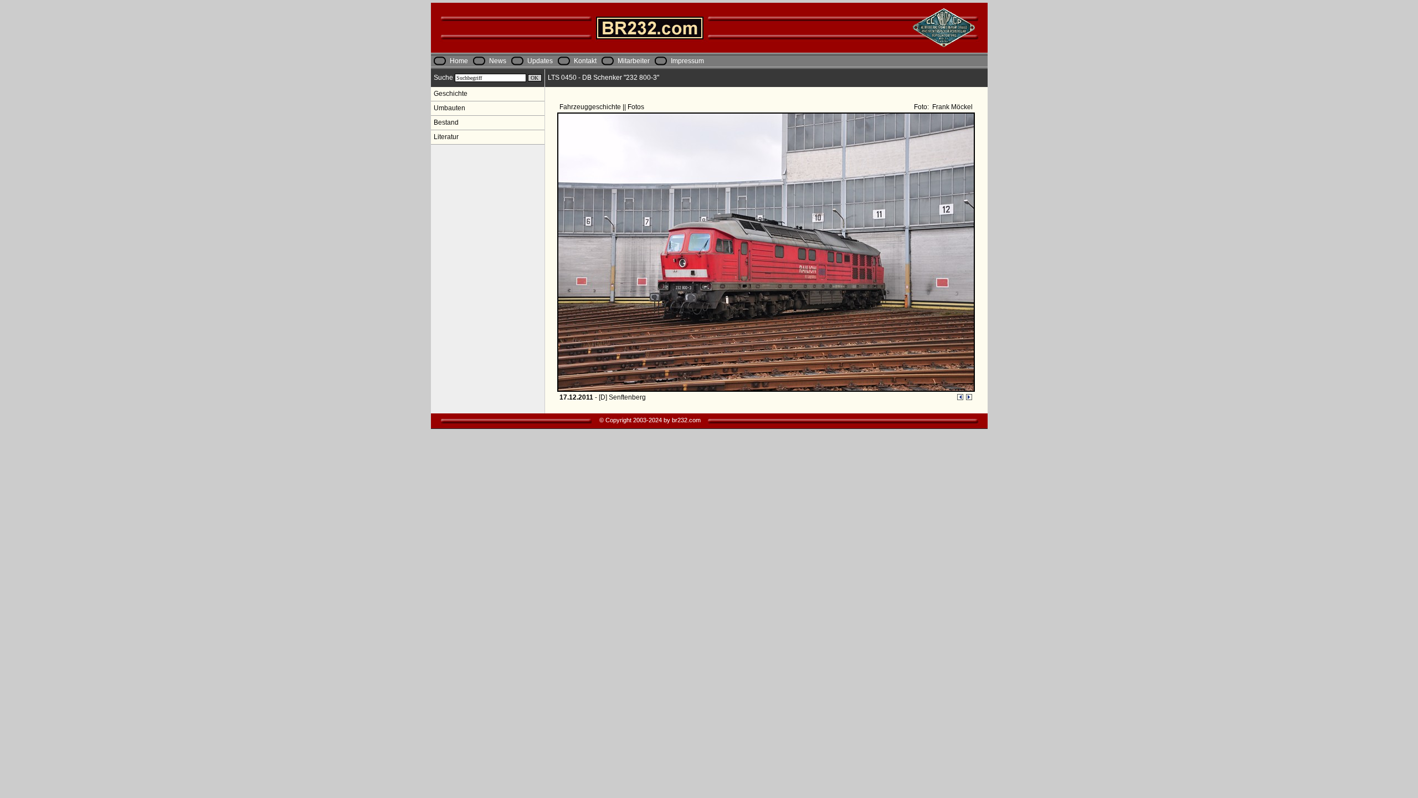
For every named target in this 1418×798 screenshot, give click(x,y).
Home (459, 61)
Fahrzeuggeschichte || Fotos (602, 107)
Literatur (446, 137)
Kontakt (585, 61)
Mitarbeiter (634, 61)
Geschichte (450, 94)
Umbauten (449, 108)
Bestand (446, 122)
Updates (540, 61)
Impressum (687, 61)
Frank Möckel (952, 107)
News (497, 61)
